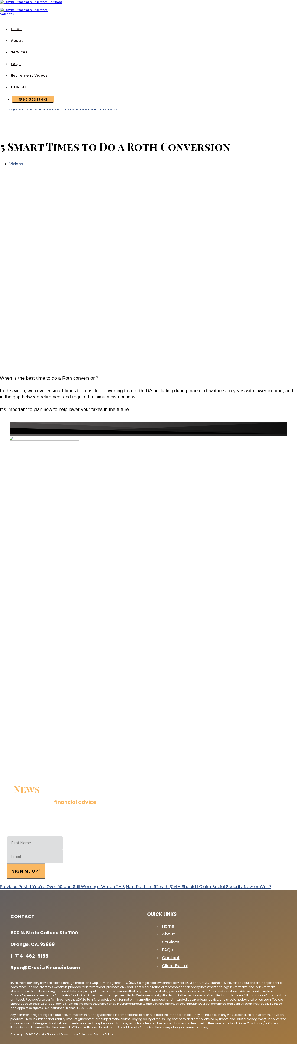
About (17, 40)
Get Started (33, 99)
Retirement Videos (29, 75)
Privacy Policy (103, 1034)
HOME (16, 28)
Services (19, 52)
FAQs (16, 63)
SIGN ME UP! (26, 871)
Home (168, 926)
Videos (16, 164)
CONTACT (20, 87)
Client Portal (175, 965)
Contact (171, 958)
